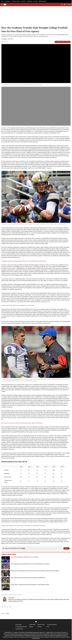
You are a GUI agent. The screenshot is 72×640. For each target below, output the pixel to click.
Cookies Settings (19, 629)
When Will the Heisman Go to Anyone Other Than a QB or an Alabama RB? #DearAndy (23, 525)
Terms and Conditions (52, 624)
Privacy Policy (18, 624)
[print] (10, 607)
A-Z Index (39, 626)
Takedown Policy (41, 624)
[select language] (65, 4)
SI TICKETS (23, 1)
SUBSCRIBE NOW (42, 1)
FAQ (48, 626)
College (7, 613)
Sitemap (31, 626)
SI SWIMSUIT (8, 1)
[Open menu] (2, 4)
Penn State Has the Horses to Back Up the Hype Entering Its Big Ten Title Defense (21, 423)
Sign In (69, 4)
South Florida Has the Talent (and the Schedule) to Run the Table (17, 305)
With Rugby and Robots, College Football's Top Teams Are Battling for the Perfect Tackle (23, 261)
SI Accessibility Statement (21, 626)
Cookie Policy (32, 624)
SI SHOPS (35, 1)
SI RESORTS (29, 1)
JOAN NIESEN (11, 597)
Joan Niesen (4, 39)
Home (2, 613)
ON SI (2, 1)
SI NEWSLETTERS (16, 1)
